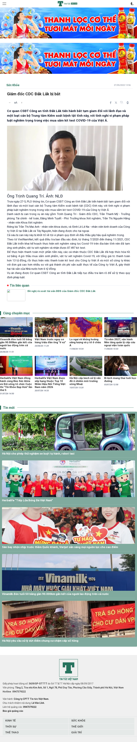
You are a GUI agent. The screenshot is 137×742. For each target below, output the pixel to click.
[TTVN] (68, 670)
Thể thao (12, 732)
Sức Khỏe (78, 720)
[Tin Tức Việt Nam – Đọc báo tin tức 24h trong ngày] (67, 3)
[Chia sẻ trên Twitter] (116, 103)
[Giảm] (9, 102)
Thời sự (10, 726)
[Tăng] (21, 102)
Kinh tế (10, 720)
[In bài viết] (127, 102)
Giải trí (76, 732)
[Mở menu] (4, 3)
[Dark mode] (132, 3)
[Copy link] (121, 102)
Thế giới (77, 726)
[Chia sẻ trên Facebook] (111, 103)
